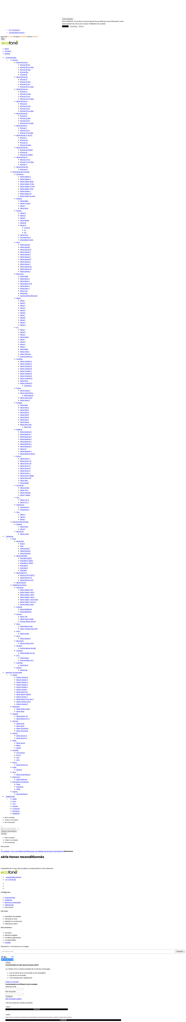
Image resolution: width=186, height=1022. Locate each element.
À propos (8, 933)
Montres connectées (13, 902)
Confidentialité (10, 940)
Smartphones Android (50, 851)
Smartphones (10, 897)
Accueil (3, 851)
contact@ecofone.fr (13, 877)
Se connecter (10, 822)
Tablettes (8, 900)
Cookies (8, 942)
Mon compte (10, 837)
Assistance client (11, 924)
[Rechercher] (19, 829)
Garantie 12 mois (11, 919)
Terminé (36, 1009)
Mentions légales (11, 935)
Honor (61, 851)
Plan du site (9, 907)
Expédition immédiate (13, 916)
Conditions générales (13, 938)
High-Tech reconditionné (15, 851)
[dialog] (93, 980)
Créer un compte (11, 840)
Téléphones (9, 905)
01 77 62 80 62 (10, 879)
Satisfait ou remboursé (13, 921)
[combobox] (10, 829)
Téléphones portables (33, 851)
